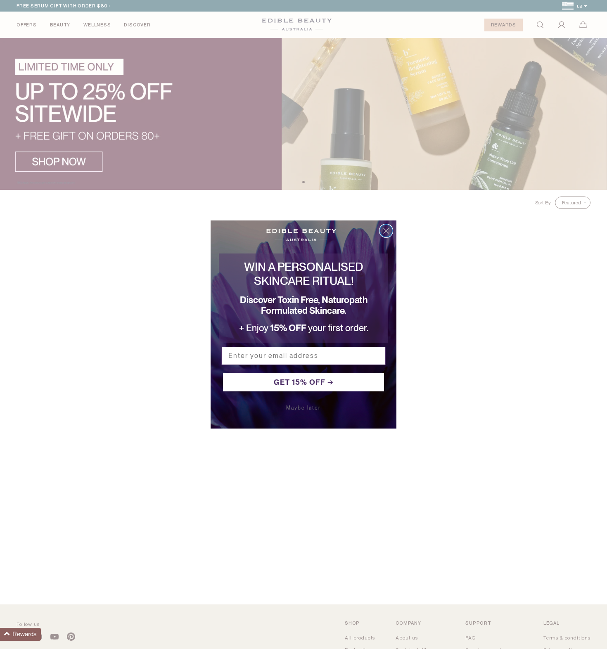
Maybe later (303, 408)
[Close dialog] (386, 231)
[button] (20, 634)
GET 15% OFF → (304, 382)
